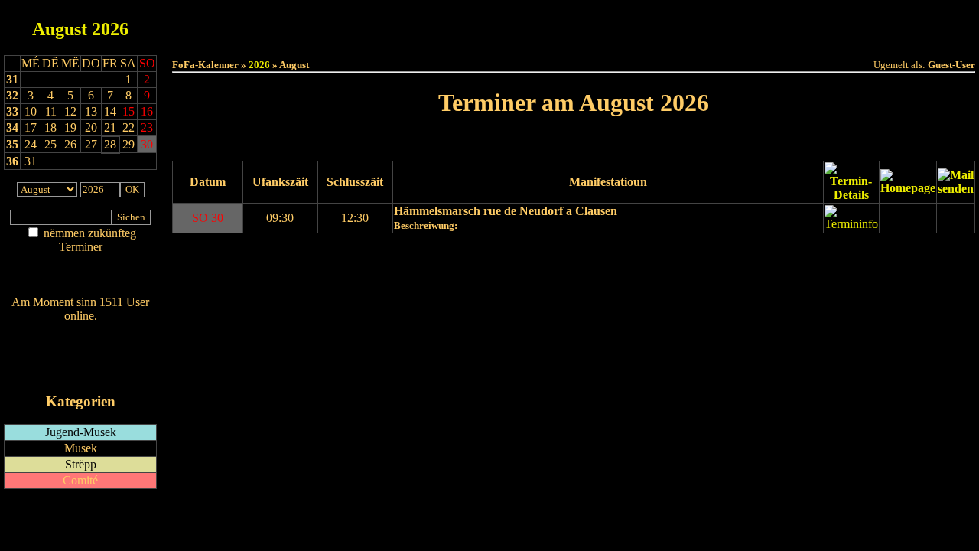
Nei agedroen (80, 276)
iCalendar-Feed (80, 372)
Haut (402, 24)
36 (12, 161)
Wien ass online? (80, 331)
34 (12, 127)
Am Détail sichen (81, 262)
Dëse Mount (574, 24)
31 (12, 79)
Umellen (574, 38)
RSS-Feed (81, 358)
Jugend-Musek (80, 432)
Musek (80, 448)
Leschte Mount (531, 142)
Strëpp (80, 464)
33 (12, 111)
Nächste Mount (617, 142)
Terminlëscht (745, 24)
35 (12, 144)
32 (12, 95)
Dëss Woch (488, 24)
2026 (110, 29)
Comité (80, 480)
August (59, 29)
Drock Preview (214, 253)
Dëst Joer (659, 24)
